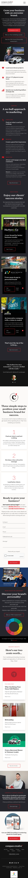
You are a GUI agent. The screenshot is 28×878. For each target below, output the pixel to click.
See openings (13, 806)
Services (5, 849)
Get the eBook (14, 838)
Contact (19, 850)
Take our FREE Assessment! (13, 615)
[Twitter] (12, 863)
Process (17, 849)
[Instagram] (14, 863)
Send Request (13, 562)
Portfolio (11, 849)
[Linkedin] (16, 863)
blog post (15, 640)
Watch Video (17, 289)
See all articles (13, 766)
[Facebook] (10, 863)
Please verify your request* (14, 551)
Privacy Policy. (21, 866)
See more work (13, 350)
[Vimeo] (18, 863)
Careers (13, 850)
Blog (8, 850)
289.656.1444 (14, 854)
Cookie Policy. (9, 867)
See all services (13, 183)
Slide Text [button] (12, 382)
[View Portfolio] (14, 264)
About (23, 849)
